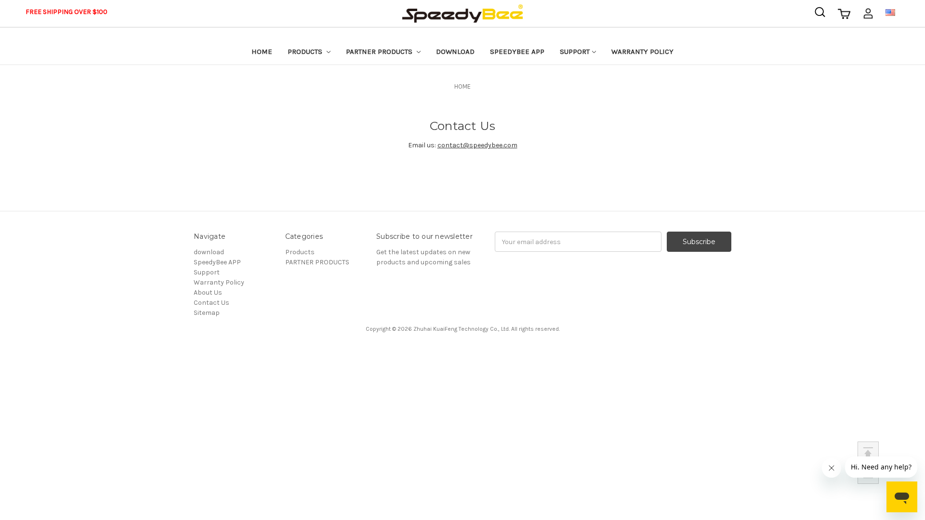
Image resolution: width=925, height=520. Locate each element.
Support (575, 51)
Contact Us (211, 303)
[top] (868, 452)
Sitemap (207, 313)
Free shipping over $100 (66, 12)
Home (261, 51)
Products (306, 51)
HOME (462, 86)
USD (903, 12)
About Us (208, 292)
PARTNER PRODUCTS (380, 51)
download (455, 51)
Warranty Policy (642, 51)
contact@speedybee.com (477, 145)
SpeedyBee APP (517, 51)
